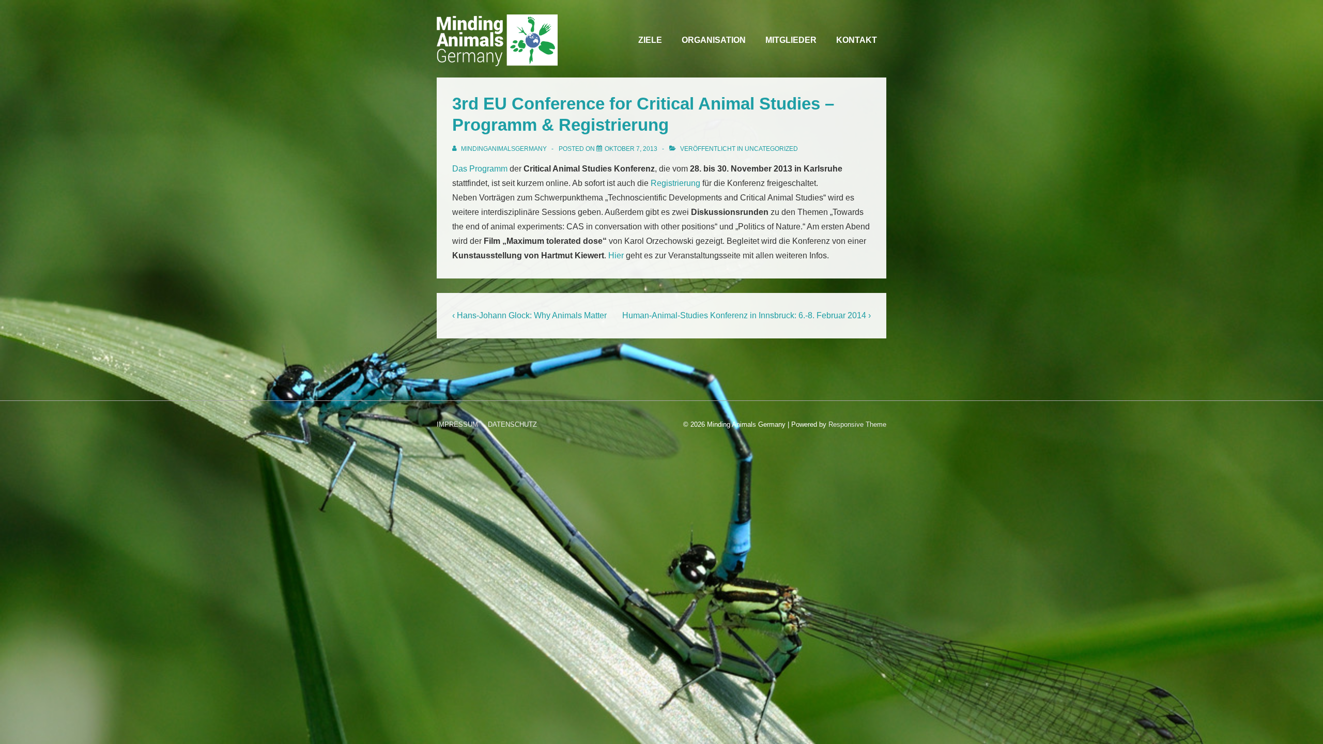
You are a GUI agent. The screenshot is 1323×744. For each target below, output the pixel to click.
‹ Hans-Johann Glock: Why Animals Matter (529, 315)
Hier (616, 255)
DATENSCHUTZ (512, 424)
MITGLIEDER (791, 40)
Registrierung (675, 183)
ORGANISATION (714, 40)
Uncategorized (771, 148)
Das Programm (479, 168)
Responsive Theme (857, 424)
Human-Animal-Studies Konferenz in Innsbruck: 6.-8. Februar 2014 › (746, 315)
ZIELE (650, 40)
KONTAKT (856, 40)
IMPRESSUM (457, 424)
